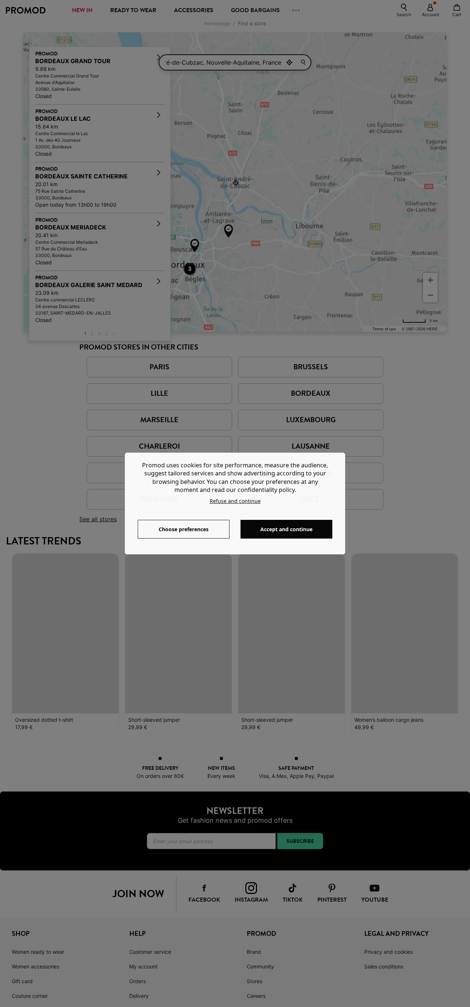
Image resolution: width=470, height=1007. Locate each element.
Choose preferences (184, 529)
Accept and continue (286, 529)
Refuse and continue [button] (235, 500)
